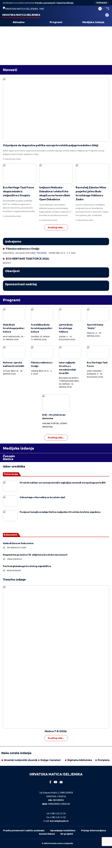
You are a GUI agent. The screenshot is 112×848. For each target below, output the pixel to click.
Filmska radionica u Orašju (22, 248)
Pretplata (104, 760)
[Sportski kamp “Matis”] (98, 314)
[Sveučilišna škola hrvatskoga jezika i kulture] (42, 314)
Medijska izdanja (93, 22)
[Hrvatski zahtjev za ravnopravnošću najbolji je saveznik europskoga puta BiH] (10, 486)
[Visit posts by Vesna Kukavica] (4, 559)
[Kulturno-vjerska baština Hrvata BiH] (14, 352)
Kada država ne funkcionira (18, 543)
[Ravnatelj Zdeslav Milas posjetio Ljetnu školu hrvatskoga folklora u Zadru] (92, 174)
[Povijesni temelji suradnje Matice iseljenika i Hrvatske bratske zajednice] (10, 515)
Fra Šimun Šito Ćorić (16, 548)
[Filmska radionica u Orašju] (42, 352)
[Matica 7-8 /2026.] (56, 657)
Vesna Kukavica (14, 559)
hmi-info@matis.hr (59, 821)
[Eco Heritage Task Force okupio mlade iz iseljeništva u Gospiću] (19, 174)
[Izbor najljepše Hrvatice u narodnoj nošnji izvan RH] (70, 352)
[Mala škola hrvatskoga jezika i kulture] (14, 314)
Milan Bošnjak (14, 570)
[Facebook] (50, 782)
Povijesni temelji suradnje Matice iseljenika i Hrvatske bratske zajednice (60, 511)
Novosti (10, 70)
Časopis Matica (9, 457)
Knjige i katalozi (51, 760)
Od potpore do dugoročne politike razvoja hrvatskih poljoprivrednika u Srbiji (50, 145)
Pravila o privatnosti (45, 2)
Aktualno (19, 22)
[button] (101, 2)
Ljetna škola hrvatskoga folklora (65, 328)
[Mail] (61, 782)
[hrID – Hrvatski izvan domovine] (56, 402)
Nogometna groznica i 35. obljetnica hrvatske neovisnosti (35, 554)
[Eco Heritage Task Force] (98, 352)
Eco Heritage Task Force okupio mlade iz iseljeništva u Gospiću (18, 191)
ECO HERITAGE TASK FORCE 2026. (27, 258)
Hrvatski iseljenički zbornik (20, 760)
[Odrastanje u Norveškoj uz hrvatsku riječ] (10, 501)
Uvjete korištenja (65, 2)
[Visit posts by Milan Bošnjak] (4, 570)
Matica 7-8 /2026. (56, 731)
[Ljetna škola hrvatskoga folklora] (70, 314)
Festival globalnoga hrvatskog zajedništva (27, 566)
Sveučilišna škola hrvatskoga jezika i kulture (41, 328)
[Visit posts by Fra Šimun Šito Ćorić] (4, 547)
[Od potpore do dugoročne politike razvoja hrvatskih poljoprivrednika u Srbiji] (56, 110)
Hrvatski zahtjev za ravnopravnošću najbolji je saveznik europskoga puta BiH (63, 482)
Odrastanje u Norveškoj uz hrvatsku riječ (42, 497)
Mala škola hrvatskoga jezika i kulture (13, 328)
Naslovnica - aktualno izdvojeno (19, 253)
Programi (56, 22)
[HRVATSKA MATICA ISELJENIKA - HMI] (23, 8)
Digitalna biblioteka (79, 760)
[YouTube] (55, 782)
